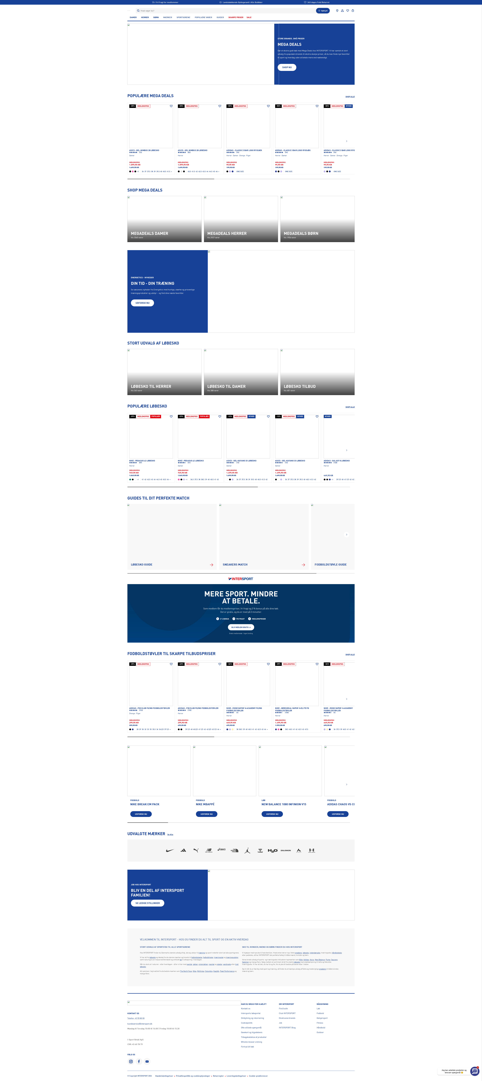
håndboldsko (337, 953)
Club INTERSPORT (287, 1013)
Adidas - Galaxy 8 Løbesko (337, 461)
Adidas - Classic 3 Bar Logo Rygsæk (244, 150)
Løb (318, 1008)
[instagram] (130, 1061)
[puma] (196, 850)
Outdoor (320, 1032)
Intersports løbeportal (250, 1013)
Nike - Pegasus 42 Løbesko (142, 461)
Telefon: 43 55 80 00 (135, 1018)
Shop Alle (350, 97)
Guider (220, 17)
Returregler (218, 1076)
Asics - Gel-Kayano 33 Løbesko (241, 461)
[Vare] (151, 126)
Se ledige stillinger (148, 903)
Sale (249, 17)
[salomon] (286, 850)
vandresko (227, 964)
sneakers (298, 953)
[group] (159, 783)
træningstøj (218, 957)
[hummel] (260, 850)
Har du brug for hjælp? (253, 1004)
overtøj (189, 964)
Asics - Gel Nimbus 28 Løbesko (192, 150)
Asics (312, 960)
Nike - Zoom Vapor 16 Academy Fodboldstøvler (338, 709)
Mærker (167, 17)
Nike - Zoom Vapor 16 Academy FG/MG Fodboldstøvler (244, 709)
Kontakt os (245, 1008)
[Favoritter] (347, 10)
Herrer (145, 17)
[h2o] (273, 850)
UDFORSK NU (142, 302)
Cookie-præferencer (258, 1076)
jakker (195, 964)
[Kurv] (353, 10)
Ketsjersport (322, 1018)
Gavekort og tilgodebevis (251, 1032)
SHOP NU (287, 67)
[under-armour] (311, 850)
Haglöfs (216, 971)
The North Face (186, 971)
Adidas (306, 960)
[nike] (170, 850)
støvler (219, 964)
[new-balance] (209, 850)
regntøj (211, 964)
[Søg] (138, 10)
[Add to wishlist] (171, 106)
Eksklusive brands (287, 1018)
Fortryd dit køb (247, 1046)
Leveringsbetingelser (236, 1076)
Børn (156, 17)
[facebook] (139, 1061)
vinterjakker (203, 964)
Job (280, 1023)
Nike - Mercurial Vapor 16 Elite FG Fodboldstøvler (292, 709)
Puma (328, 960)
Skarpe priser (235, 17)
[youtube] (147, 1061)
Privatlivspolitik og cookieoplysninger (193, 1076)
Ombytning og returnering (252, 1018)
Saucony (334, 960)
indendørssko (315, 953)
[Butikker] (337, 10)
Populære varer (203, 17)
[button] (346, 141)
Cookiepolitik (246, 1023)
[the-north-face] (234, 850)
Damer (133, 17)
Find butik (283, 1008)
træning (202, 953)
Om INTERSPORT (286, 1004)
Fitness (320, 1023)
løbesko (153, 957)
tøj (181, 960)
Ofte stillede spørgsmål (251, 1027)
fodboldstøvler (196, 957)
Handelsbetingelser (164, 1076)
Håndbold (321, 1027)
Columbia (208, 971)
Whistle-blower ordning (251, 1042)
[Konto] (342, 10)
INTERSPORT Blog (287, 1027)
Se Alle (170, 834)
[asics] (221, 850)
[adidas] (183, 850)
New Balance (320, 960)
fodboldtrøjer (208, 957)
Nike (194, 971)
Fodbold (320, 1013)
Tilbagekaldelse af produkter (254, 1037)
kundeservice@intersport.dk (139, 1023)
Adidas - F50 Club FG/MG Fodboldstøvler (149, 708)
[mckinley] (299, 850)
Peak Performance (227, 971)
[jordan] (247, 850)
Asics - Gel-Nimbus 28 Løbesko (144, 150)
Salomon (245, 962)
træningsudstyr (232, 957)
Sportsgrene (183, 17)
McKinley (200, 971)
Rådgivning (322, 1004)
